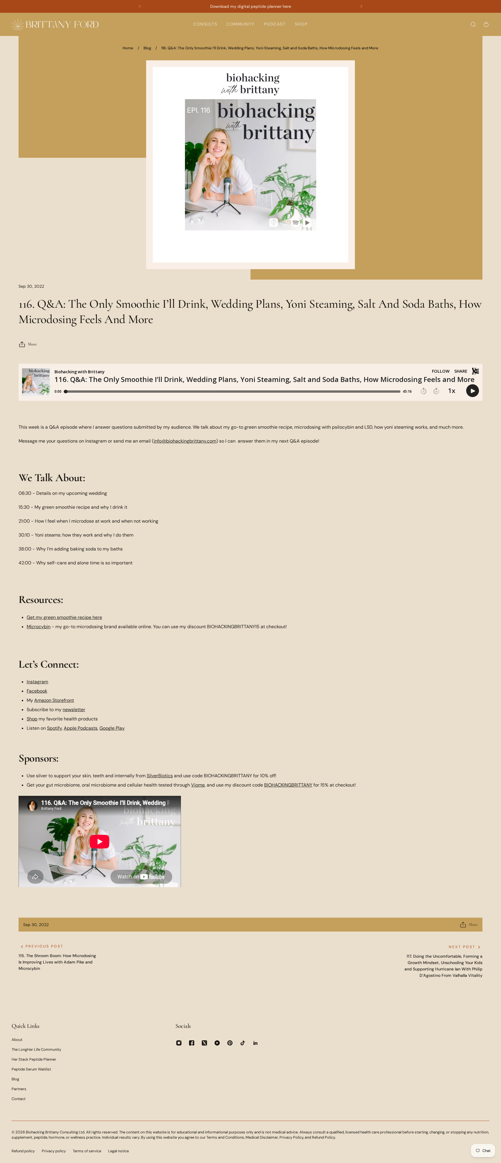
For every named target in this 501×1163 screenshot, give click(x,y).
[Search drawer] (473, 24)
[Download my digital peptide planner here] (250, 6)
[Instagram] (179, 1043)
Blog (147, 48)
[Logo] (55, 24)
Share (32, 344)
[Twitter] (204, 1043)
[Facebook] (191, 1043)
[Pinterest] (230, 1043)
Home (128, 48)
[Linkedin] (255, 1043)
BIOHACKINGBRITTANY (288, 785)
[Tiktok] (242, 1043)
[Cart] (486, 24)
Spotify (54, 728)
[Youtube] (217, 1043)
